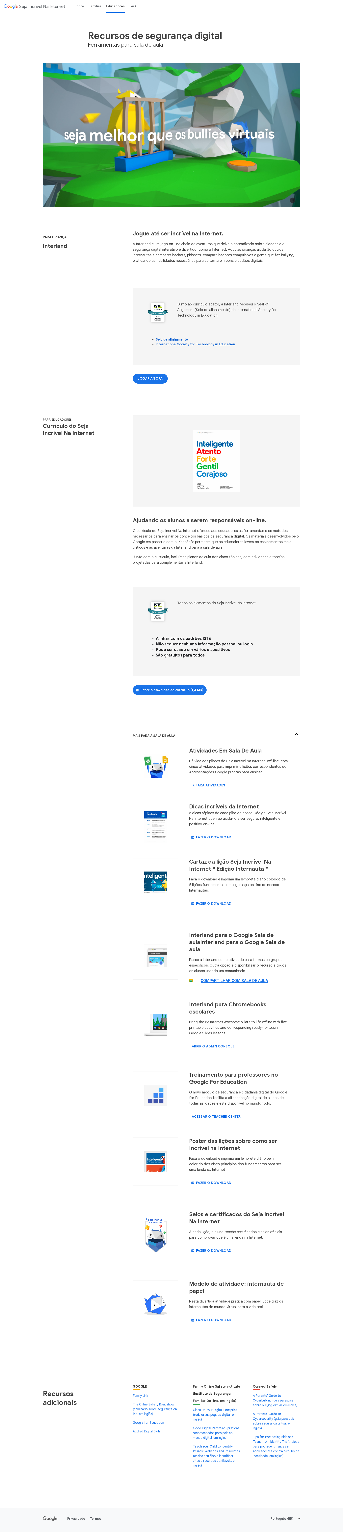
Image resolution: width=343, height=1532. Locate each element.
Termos (95, 1519)
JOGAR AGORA (150, 379)
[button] (292, 200)
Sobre (79, 6)
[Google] (50, 1518)
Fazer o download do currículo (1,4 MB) (172, 690)
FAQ (132, 6)
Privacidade (76, 1519)
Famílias (95, 6)
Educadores (115, 6)
